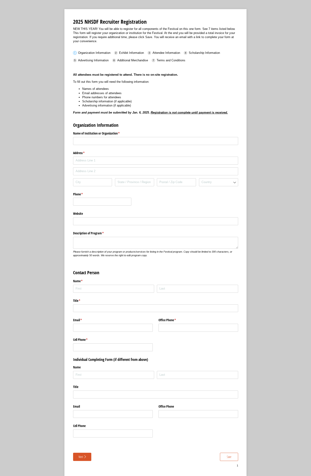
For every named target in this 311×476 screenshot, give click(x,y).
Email (83, 320)
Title (82, 300)
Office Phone (172, 320)
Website (78, 213)
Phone (83, 194)
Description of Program (94, 233)
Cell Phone (85, 339)
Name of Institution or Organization (101, 133)
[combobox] (218, 182)
